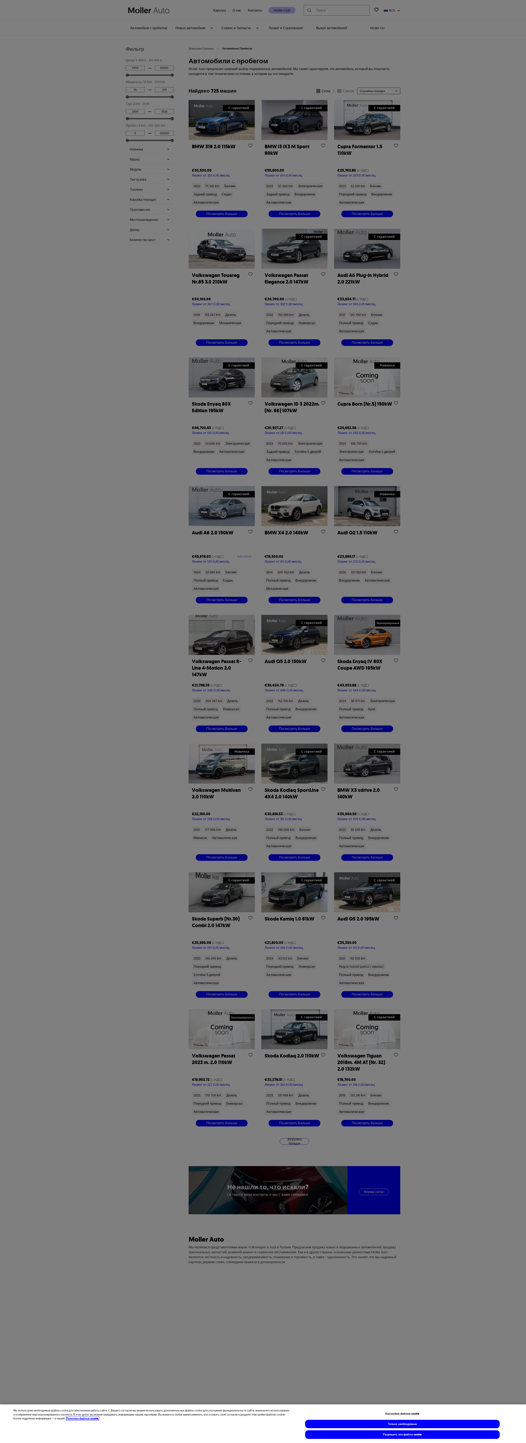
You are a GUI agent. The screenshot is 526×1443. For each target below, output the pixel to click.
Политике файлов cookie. (82, 1418)
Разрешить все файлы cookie (402, 1434)
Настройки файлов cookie (402, 1413)
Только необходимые (402, 1424)
